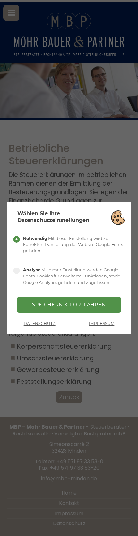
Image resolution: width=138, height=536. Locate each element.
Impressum (101, 323)
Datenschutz (40, 323)
